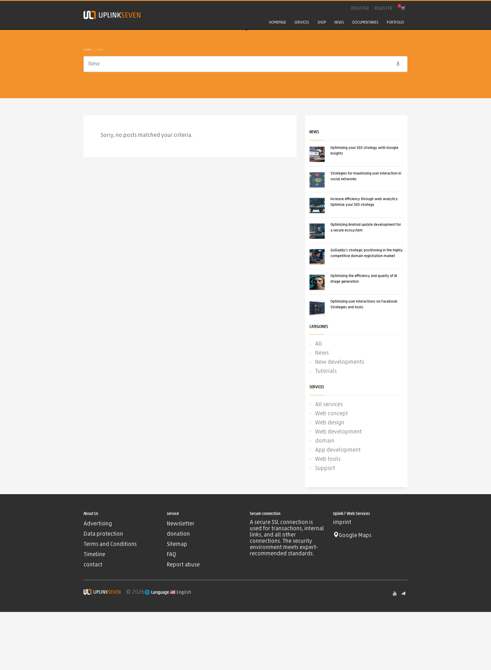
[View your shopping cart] (402, 8)
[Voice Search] (398, 64)
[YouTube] (394, 593)
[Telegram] (403, 593)
